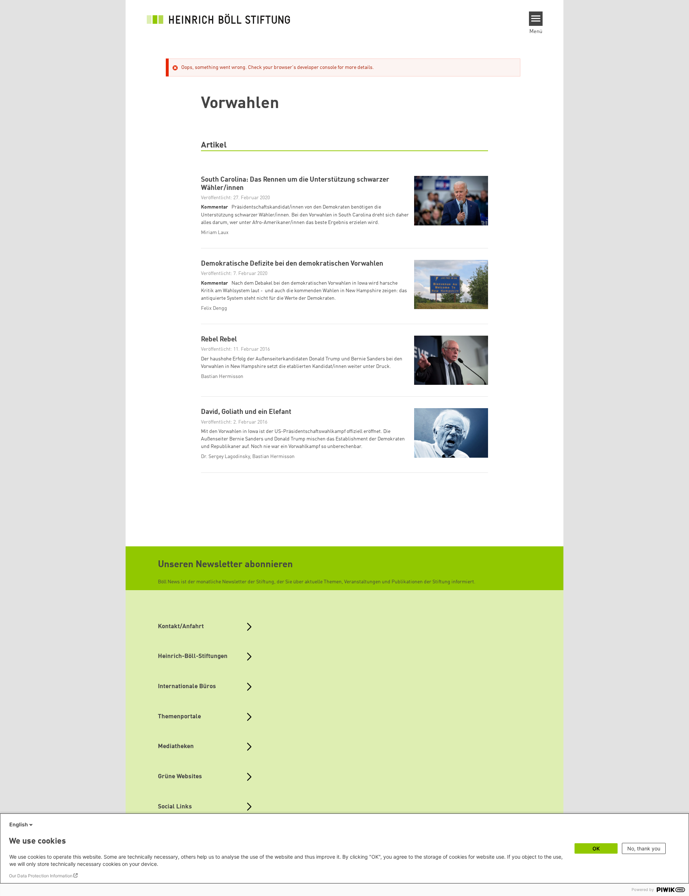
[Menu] (536, 18)
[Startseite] (218, 18)
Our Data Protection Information (40, 875)
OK (596, 848)
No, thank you (643, 848)
